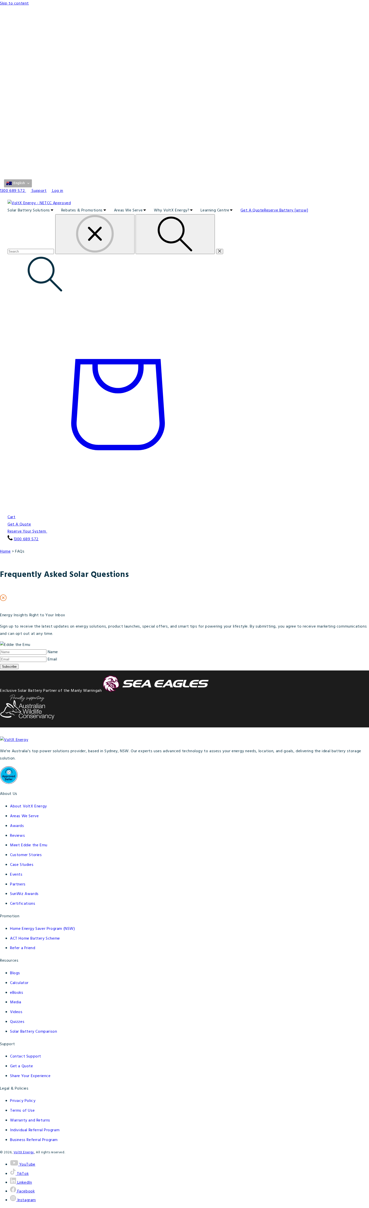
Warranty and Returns (30, 1120)
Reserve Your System (27, 531)
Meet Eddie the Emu (28, 845)
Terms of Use (22, 1110)
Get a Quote (21, 1066)
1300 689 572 (26, 539)
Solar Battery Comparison (33, 1031)
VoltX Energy (24, 1152)
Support (39, 191)
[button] (18, 183)
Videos (16, 1012)
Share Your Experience (30, 1076)
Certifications (22, 903)
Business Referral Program (34, 1140)
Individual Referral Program (34, 1130)
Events (16, 874)
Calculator (19, 983)
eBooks (16, 993)
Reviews (17, 836)
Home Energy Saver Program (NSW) (42, 929)
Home (5, 551)
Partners (18, 884)
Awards (17, 826)
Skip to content (14, 3)
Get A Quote (19, 524)
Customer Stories (26, 855)
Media (15, 1002)
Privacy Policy (22, 1101)
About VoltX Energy (28, 806)
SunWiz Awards (24, 894)
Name (53, 652)
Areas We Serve (24, 816)
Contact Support (25, 1056)
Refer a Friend (22, 948)
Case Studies (21, 865)
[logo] (184, 203)
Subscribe (9, 666)
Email (52, 659)
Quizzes (17, 1022)
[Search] (175, 234)
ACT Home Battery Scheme (35, 938)
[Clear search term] (95, 234)
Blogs (15, 973)
